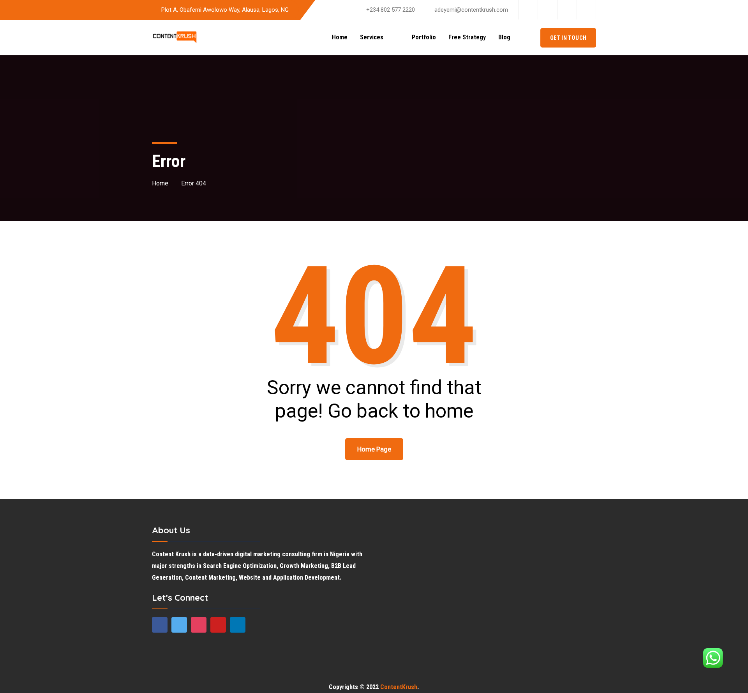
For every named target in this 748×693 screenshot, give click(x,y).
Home (340, 37)
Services (377, 37)
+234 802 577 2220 (390, 9)
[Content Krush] (175, 37)
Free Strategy (467, 37)
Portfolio (424, 37)
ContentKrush (398, 687)
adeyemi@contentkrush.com (471, 9)
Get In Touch (568, 37)
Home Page (374, 449)
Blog (504, 37)
